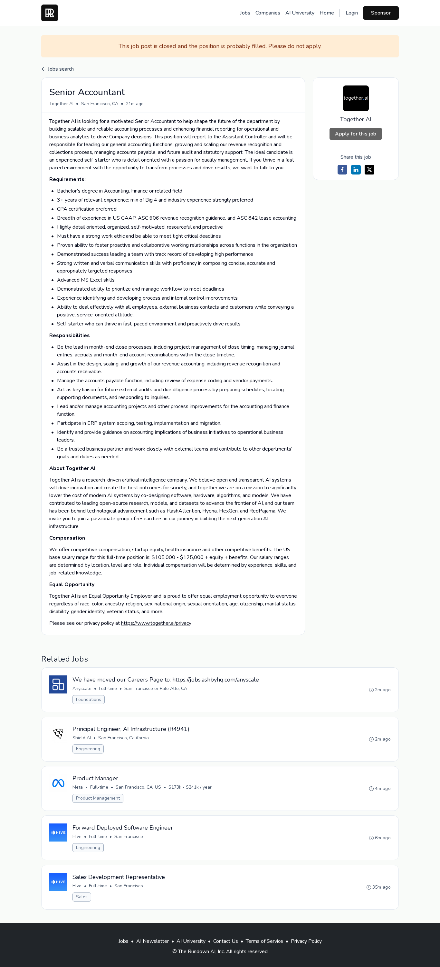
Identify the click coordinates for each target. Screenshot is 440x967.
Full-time (108, 688)
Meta (77, 787)
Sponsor (381, 12)
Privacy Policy (306, 941)
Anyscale (81, 688)
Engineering (88, 749)
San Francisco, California (123, 738)
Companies (267, 12)
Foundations (88, 699)
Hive (76, 836)
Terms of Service (264, 941)
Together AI (61, 104)
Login (352, 12)
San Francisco (128, 836)
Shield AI (81, 738)
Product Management (98, 798)
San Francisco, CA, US (138, 787)
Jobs (245, 12)
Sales (82, 897)
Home (327, 12)
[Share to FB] (342, 169)
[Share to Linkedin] (356, 169)
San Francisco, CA (99, 104)
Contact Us (225, 941)
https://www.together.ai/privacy (156, 623)
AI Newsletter (152, 941)
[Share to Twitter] (369, 169)
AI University (299, 12)
